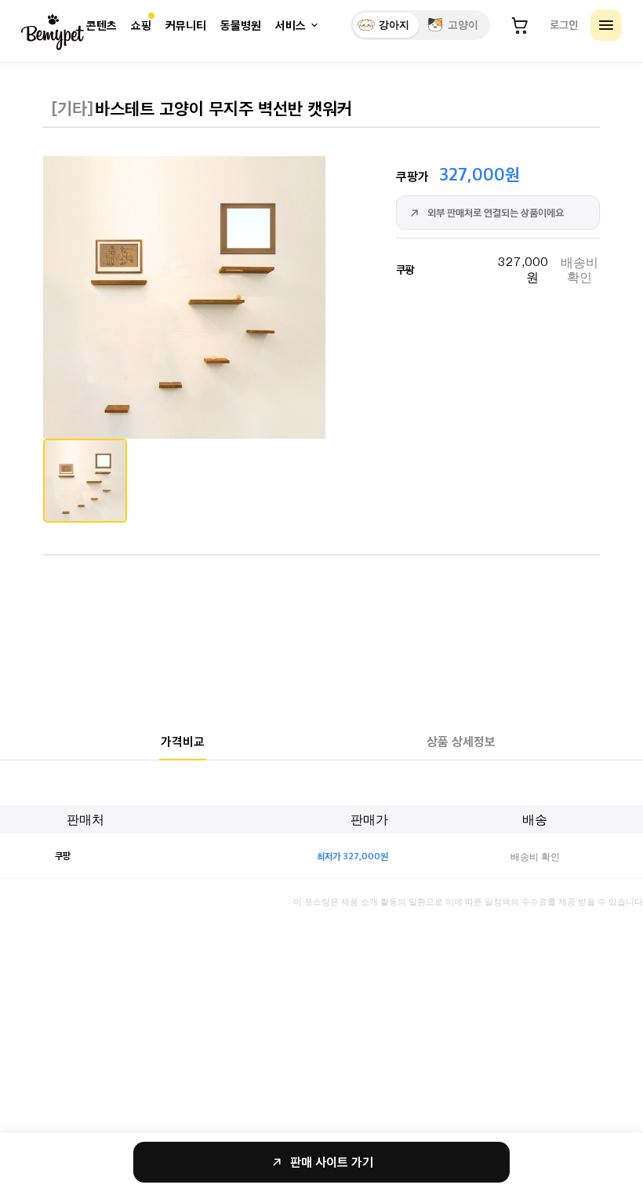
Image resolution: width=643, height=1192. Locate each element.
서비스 (290, 25)
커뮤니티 (185, 25)
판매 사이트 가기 (331, 1162)
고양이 (463, 25)
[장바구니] (520, 25)
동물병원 (240, 25)
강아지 (394, 25)
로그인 (564, 24)
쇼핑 (141, 25)
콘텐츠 (101, 25)
